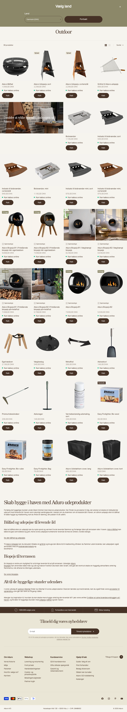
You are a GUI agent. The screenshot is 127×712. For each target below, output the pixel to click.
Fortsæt (83, 19)
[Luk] (120, 6)
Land (27, 13)
